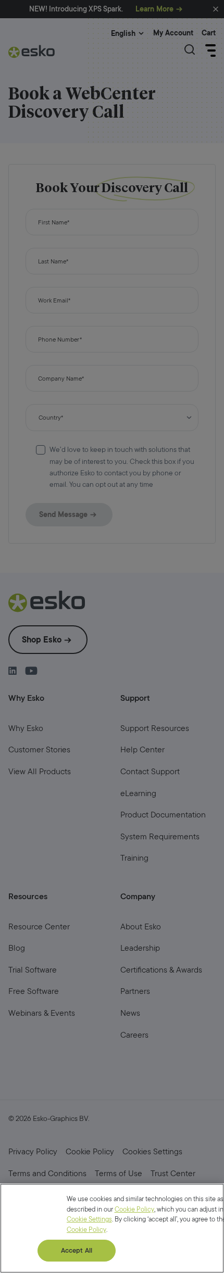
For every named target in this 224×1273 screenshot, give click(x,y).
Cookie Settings (89, 1219)
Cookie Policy (134, 1209)
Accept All (76, 1250)
